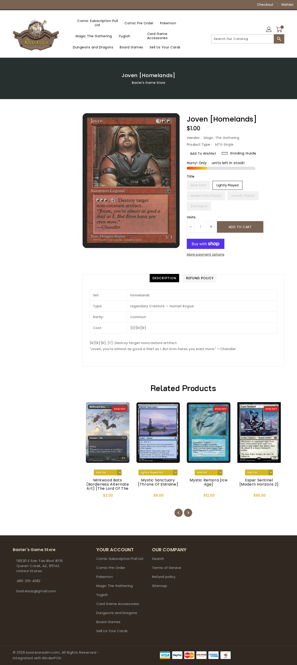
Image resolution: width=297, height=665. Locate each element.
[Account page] (269, 29)
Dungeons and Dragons (116, 612)
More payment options (205, 254)
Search (158, 558)
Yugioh (102, 594)
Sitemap (159, 585)
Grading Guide (243, 153)
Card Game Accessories (117, 603)
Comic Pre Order (110, 567)
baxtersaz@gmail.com (36, 591)
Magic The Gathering (114, 585)
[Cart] (279, 29)
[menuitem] (97, 22)
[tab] (164, 278)
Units (191, 217)
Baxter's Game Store (148, 82)
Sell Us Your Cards (112, 630)
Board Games (108, 621)
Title (191, 176)
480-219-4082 (28, 580)
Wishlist (287, 4)
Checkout (265, 4)
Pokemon (104, 576)
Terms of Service (166, 567)
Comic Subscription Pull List (120, 558)
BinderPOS (51, 658)
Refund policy (163, 576)
